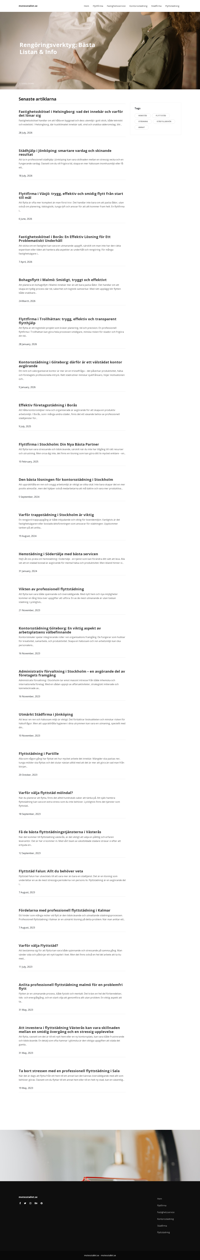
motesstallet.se (28, 5)
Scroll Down (27, 83)
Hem (86, 5)
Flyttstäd (161, 115)
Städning (143, 121)
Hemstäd (142, 115)
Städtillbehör (164, 121)
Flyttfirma (98, 5)
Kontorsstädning (138, 5)
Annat (141, 127)
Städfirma (156, 5)
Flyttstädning (172, 5)
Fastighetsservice (116, 5)
